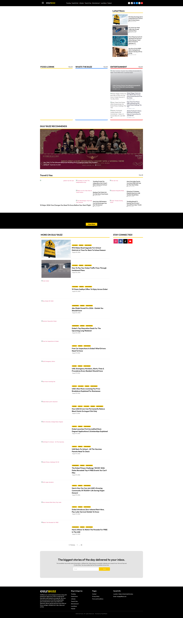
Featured (74, 406)
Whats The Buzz (83, 67)
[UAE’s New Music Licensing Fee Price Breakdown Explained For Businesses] (56, 390)
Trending (68, 3)
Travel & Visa (88, 3)
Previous (72, 545)
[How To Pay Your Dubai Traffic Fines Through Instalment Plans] (56, 269)
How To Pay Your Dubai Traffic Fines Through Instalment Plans (89, 269)
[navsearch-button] (129, 3)
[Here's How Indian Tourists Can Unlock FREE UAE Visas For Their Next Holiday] (118, 184)
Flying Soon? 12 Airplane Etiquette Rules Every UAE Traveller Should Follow (133, 193)
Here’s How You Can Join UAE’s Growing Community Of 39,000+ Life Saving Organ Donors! (88, 490)
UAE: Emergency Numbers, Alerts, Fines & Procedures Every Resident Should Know (88, 369)
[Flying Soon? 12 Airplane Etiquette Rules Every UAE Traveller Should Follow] (118, 194)
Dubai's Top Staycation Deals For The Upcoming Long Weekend (86, 329)
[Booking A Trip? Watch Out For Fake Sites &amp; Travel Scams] (84, 194)
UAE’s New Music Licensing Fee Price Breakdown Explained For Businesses (86, 390)
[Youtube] (130, 241)
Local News (104, 3)
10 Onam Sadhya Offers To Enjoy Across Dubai (90, 289)
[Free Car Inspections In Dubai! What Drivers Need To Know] (56, 349)
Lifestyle (81, 3)
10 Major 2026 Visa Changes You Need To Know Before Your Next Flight (65, 205)
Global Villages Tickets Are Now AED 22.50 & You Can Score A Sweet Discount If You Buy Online (134, 95)
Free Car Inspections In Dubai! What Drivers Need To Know (89, 349)
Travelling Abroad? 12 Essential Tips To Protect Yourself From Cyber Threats (134, 203)
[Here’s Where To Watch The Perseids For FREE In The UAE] (56, 530)
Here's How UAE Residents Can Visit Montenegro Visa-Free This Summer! (100, 203)
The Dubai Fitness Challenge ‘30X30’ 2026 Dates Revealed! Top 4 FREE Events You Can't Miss (89, 470)
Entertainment (96, 3)
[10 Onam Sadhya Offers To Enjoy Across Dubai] (56, 289)
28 (81, 545)
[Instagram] (116, 241)
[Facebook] (120, 241)
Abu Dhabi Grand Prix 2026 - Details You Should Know (87, 309)
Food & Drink (75, 3)
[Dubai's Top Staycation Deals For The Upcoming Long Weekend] (56, 329)
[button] (42, 148)
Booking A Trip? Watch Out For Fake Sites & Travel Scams (100, 193)
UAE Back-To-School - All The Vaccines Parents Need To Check (87, 450)
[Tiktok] (125, 241)
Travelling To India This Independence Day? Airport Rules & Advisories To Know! (100, 183)
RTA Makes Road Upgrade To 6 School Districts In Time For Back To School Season (89, 249)
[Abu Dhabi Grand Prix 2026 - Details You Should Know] (56, 309)
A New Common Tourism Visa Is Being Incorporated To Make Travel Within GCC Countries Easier (126, 86)
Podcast (110, 3)
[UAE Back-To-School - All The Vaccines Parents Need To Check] (56, 450)
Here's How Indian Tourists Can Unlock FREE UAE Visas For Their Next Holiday (134, 183)
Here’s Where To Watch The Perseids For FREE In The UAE (89, 531)
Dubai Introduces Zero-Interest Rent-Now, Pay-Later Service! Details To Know (88, 510)
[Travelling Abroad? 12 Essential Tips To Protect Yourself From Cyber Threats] (118, 204)
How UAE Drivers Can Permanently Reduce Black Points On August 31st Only (88, 410)
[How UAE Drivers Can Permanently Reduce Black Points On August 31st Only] (56, 410)
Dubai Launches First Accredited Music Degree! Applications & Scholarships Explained (90, 430)
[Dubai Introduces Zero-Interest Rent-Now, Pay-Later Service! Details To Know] (56, 510)
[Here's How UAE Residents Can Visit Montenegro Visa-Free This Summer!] (84, 204)
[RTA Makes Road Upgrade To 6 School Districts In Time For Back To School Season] (56, 249)
